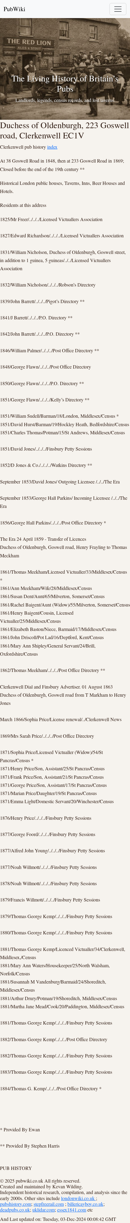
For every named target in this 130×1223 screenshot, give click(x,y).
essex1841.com (71, 1209)
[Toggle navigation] (117, 9)
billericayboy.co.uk (85, 1204)
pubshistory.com (15, 1204)
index (52, 147)
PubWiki (14, 9)
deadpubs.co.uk (15, 1209)
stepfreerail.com (49, 1204)
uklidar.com (43, 1209)
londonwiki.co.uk (78, 1198)
